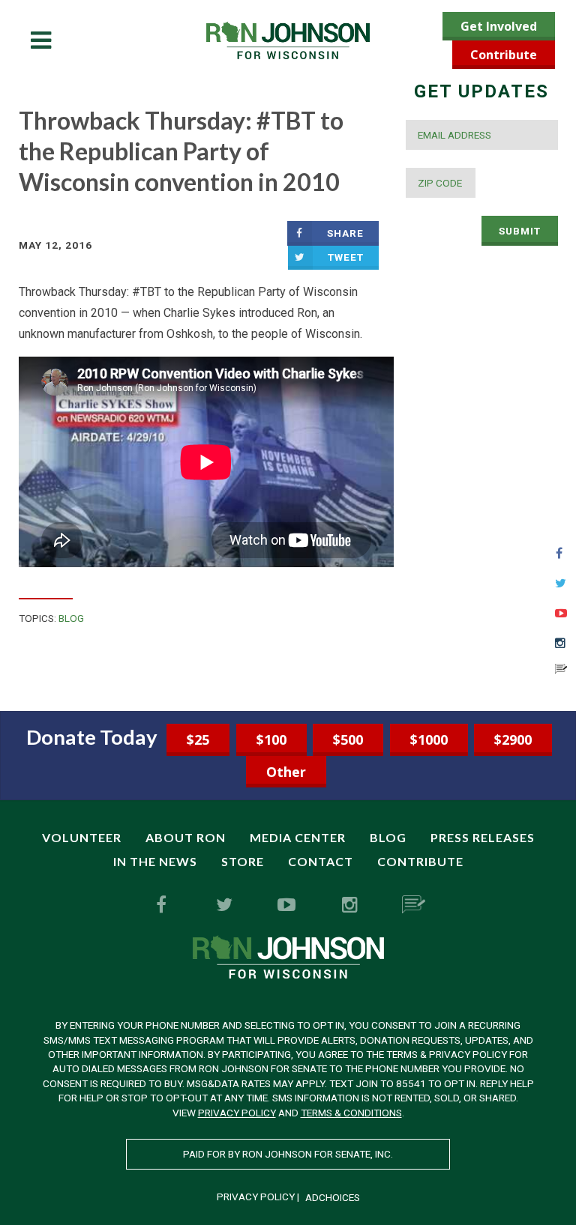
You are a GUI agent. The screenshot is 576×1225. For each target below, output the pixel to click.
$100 (271, 739)
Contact (320, 861)
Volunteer (82, 837)
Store (242, 861)
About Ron (186, 837)
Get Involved (498, 26)
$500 (348, 739)
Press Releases (482, 837)
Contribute (503, 54)
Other (286, 772)
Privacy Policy (237, 1113)
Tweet (346, 257)
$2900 (513, 739)
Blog (71, 618)
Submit (520, 231)
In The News (155, 861)
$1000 (429, 739)
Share (345, 233)
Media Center (298, 837)
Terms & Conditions (351, 1113)
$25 (198, 739)
